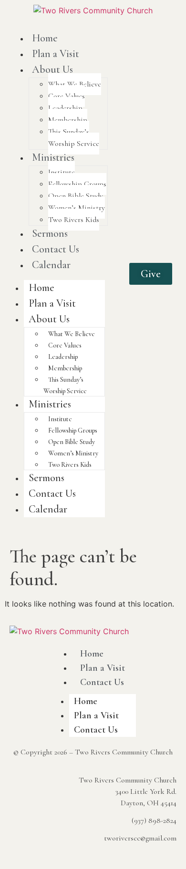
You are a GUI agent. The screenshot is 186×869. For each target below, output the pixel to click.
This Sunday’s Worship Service (73, 137)
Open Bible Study (75, 196)
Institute (61, 172)
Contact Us (55, 249)
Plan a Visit (55, 54)
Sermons (50, 233)
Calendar (51, 265)
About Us (52, 69)
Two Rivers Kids (73, 219)
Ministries (53, 157)
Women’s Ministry (76, 207)
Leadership (65, 108)
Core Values (66, 96)
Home (45, 38)
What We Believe (74, 84)
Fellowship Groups (77, 184)
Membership (67, 120)
